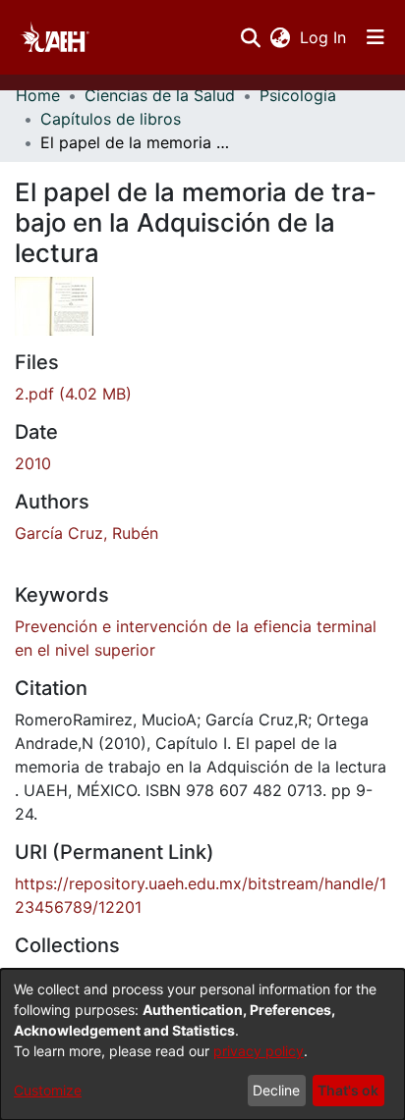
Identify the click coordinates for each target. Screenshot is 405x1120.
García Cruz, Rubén (86, 533)
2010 (33, 463)
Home (38, 95)
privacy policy (258, 1050)
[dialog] (202, 1044)
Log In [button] (324, 37)
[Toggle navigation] (375, 37)
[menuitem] (279, 37)
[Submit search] (250, 37)
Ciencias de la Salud (160, 95)
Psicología (298, 95)
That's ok (348, 1090)
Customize (48, 1090)
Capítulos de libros (110, 119)
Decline (276, 1090)
